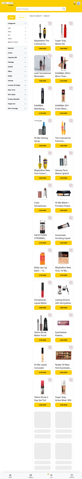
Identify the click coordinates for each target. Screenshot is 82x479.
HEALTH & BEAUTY (36, 16)
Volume (10, 81)
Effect (10, 71)
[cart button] (74, 3)
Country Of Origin (14, 85)
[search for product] (64, 9)
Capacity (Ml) (12, 57)
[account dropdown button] (78, 3)
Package (11, 62)
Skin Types (11, 94)
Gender (10, 67)
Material (11, 48)
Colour (10, 53)
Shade (10, 76)
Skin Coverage (13, 108)
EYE (17, 35)
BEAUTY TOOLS (17, 42)
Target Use (11, 104)
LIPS (17, 28)
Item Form (11, 90)
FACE (17, 32)
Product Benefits (14, 99)
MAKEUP (47, 16)
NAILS (17, 39)
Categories (11, 23)
